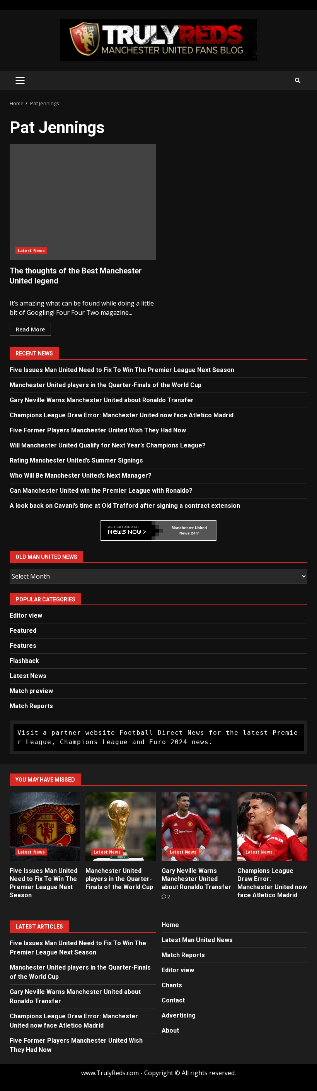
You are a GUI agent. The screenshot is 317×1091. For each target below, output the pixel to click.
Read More (30, 329)
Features (23, 645)
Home (170, 925)
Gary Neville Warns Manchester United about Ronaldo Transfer (102, 400)
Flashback (24, 660)
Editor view (26, 615)
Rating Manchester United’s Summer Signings (76, 460)
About (170, 1030)
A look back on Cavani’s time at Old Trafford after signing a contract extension (125, 505)
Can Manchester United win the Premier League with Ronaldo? (101, 490)
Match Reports (31, 706)
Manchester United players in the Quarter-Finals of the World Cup (105, 385)
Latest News (31, 250)
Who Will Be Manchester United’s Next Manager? (81, 475)
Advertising (179, 1015)
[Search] (297, 80)
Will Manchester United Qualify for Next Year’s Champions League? (108, 445)
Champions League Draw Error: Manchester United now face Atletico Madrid (121, 415)
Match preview (31, 691)
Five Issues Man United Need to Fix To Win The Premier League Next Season (122, 370)
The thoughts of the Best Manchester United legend (83, 202)
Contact (173, 1000)
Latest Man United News (197, 940)
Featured (23, 630)
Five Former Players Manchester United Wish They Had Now (98, 430)
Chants (172, 985)
